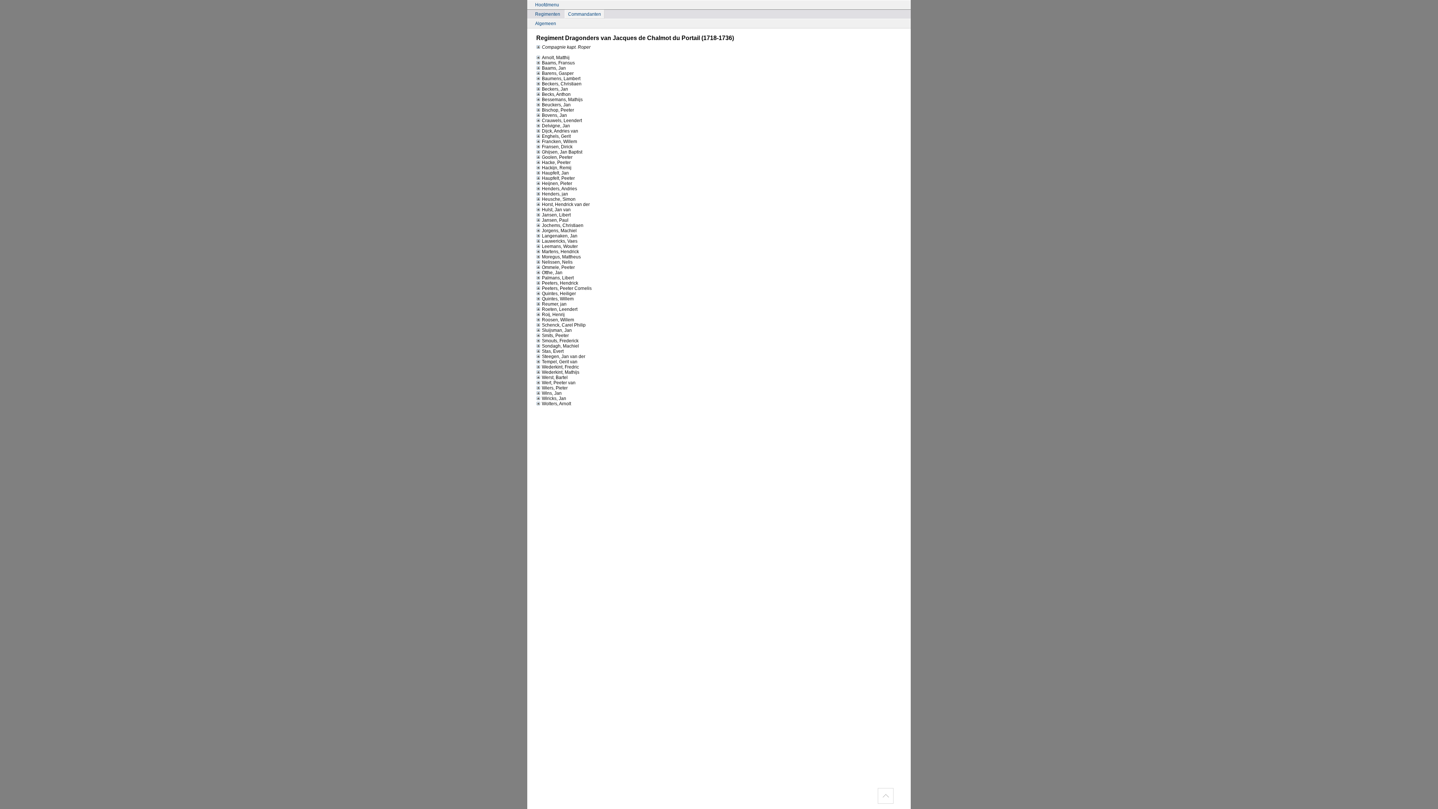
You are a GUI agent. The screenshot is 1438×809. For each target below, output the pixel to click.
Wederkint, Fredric (560, 367)
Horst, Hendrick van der (566, 204)
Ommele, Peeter (558, 267)
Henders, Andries (559, 188)
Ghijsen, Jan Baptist (562, 152)
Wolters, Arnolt (556, 403)
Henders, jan (555, 194)
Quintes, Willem (558, 299)
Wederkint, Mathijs (560, 372)
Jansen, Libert (556, 215)
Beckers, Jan (555, 89)
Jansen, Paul (555, 220)
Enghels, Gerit (556, 136)
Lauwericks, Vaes (559, 241)
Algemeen (545, 23)
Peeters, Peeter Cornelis (567, 288)
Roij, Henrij (553, 314)
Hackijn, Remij (556, 167)
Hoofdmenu (547, 4)
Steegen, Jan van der (563, 356)
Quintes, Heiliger (559, 293)
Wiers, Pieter (555, 388)
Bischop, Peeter (558, 110)
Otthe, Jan (552, 272)
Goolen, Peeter (557, 157)
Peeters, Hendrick (560, 283)
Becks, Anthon (556, 94)
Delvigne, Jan (556, 125)
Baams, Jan (554, 68)
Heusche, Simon (559, 199)
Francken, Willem (559, 141)
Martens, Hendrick (560, 251)
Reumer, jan (554, 304)
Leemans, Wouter (560, 246)
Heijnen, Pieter (557, 183)
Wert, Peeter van (559, 382)
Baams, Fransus (558, 63)
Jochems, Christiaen (562, 225)
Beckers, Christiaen (562, 84)
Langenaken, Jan (559, 236)
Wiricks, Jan (554, 398)
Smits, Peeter (555, 335)
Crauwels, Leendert (562, 120)
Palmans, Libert (558, 278)
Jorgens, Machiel (559, 230)
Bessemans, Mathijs (562, 99)
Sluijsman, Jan (557, 330)
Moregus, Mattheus (561, 257)
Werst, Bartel (555, 377)
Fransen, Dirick (557, 146)
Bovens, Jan (554, 115)
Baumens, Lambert (561, 78)
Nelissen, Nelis (557, 262)
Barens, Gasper (558, 73)
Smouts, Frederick (560, 340)
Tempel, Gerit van (559, 361)
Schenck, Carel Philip (564, 325)
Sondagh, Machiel (560, 346)
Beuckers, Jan (556, 104)
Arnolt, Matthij (556, 57)
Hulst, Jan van (556, 209)
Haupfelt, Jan (555, 173)
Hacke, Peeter (556, 162)
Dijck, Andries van (560, 131)
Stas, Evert (553, 351)
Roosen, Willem (558, 319)
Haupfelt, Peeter (558, 178)
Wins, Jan (552, 393)
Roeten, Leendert (559, 309)
